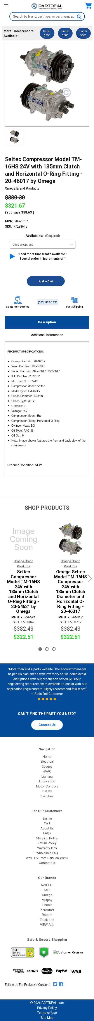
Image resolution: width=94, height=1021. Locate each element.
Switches (47, 796)
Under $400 (65, 33)
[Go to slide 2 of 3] (47, 649)
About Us (47, 828)
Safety (47, 791)
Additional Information (47, 335)
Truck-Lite (47, 920)
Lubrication (47, 781)
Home (47, 757)
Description (47, 322)
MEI (47, 890)
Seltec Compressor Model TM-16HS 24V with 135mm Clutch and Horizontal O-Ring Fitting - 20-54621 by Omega (23, 591)
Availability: (43, 236)
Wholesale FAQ (47, 853)
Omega (47, 895)
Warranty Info (47, 848)
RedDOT (47, 885)
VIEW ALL (47, 925)
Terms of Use (47, 1013)
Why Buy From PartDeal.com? (47, 858)
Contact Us (47, 725)
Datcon (47, 915)
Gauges (47, 767)
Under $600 (83, 33)
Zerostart (47, 910)
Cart (47, 823)
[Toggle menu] (6, 6)
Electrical (47, 761)
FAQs (47, 833)
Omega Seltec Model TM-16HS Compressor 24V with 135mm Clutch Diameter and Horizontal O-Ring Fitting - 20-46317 (70, 591)
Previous (4, 578)
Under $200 (47, 33)
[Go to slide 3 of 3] (54, 649)
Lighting (47, 776)
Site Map (47, 1018)
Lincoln (47, 905)
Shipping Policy (47, 838)
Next (89, 578)
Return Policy (47, 843)
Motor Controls (47, 786)
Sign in (47, 818)
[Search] (79, 16)
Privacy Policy (47, 1008)
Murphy (47, 900)
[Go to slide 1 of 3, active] (40, 649)
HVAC (47, 771)
